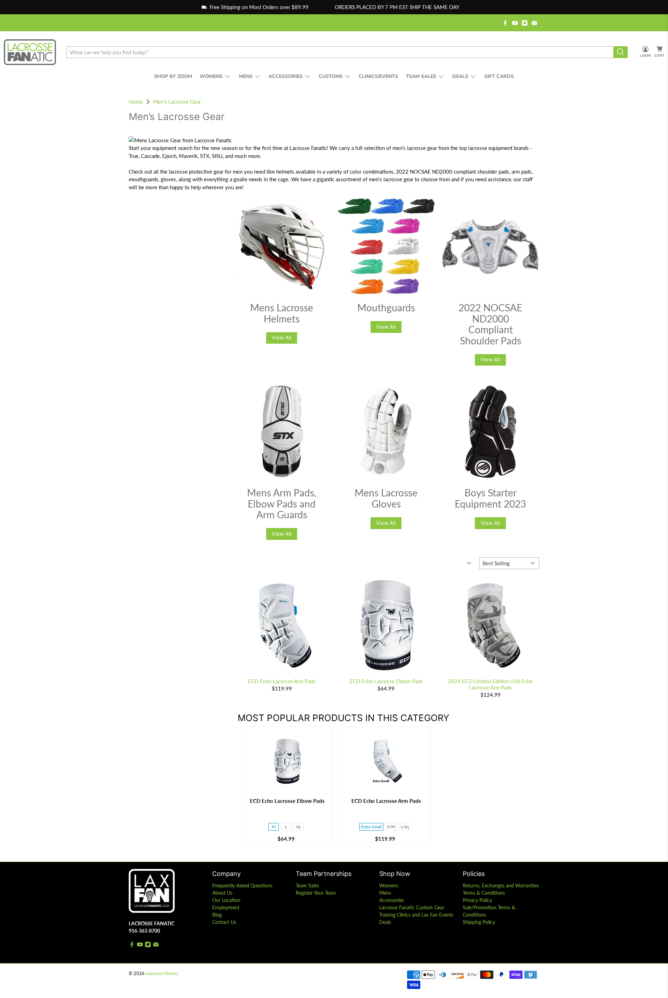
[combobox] (339, 52)
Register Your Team (316, 893)
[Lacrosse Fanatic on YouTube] (515, 23)
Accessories (391, 900)
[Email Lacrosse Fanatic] (534, 23)
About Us (222, 893)
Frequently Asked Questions (242, 885)
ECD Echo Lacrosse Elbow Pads (386, 681)
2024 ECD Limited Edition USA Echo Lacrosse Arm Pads (490, 684)
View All (282, 337)
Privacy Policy (477, 900)
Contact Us (224, 922)
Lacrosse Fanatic (162, 973)
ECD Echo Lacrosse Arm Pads (282, 681)
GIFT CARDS (499, 76)
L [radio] (286, 826)
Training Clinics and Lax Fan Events (416, 915)
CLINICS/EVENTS (378, 76)
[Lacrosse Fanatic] (30, 52)
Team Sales (307, 885)
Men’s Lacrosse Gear (177, 101)
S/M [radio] (391, 826)
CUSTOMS (331, 76)
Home (136, 101)
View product (287, 785)
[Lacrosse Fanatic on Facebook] (505, 23)
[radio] (287, 814)
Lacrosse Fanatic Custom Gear (411, 907)
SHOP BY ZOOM (173, 76)
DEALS (460, 76)
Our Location (226, 900)
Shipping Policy (479, 922)
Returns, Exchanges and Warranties (501, 885)
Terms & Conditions (484, 893)
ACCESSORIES (286, 76)
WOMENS (211, 76)
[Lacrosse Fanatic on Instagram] (525, 23)
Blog (217, 915)
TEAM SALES (421, 76)
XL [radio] (298, 826)
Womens (388, 885)
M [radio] (274, 826)
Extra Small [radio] (371, 826)
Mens (385, 893)
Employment (225, 907)
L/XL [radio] (405, 826)
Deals (385, 922)
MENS (246, 76)
